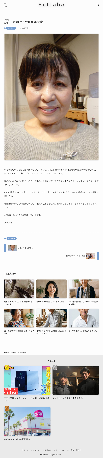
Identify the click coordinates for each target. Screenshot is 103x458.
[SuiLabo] (51, 5)
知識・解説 (75, 450)
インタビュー (36, 450)
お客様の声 (11, 28)
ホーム (26, 450)
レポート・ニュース (61, 450)
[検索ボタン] (98, 5)
